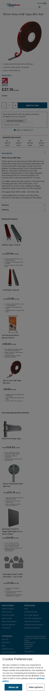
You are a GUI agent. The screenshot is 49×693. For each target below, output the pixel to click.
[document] (24, 674)
